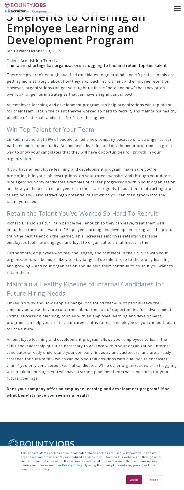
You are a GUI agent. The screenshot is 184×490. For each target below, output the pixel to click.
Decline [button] (153, 479)
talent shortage (34, 371)
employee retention (150, 81)
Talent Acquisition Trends (32, 60)
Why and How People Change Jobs (59, 303)
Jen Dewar (17, 50)
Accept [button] (134, 479)
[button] (177, 8)
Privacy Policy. (72, 465)
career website (109, 175)
